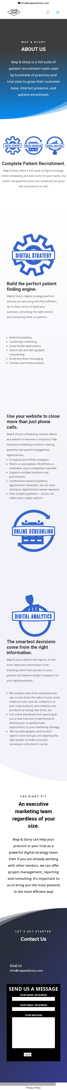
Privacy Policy (34, 1087)
